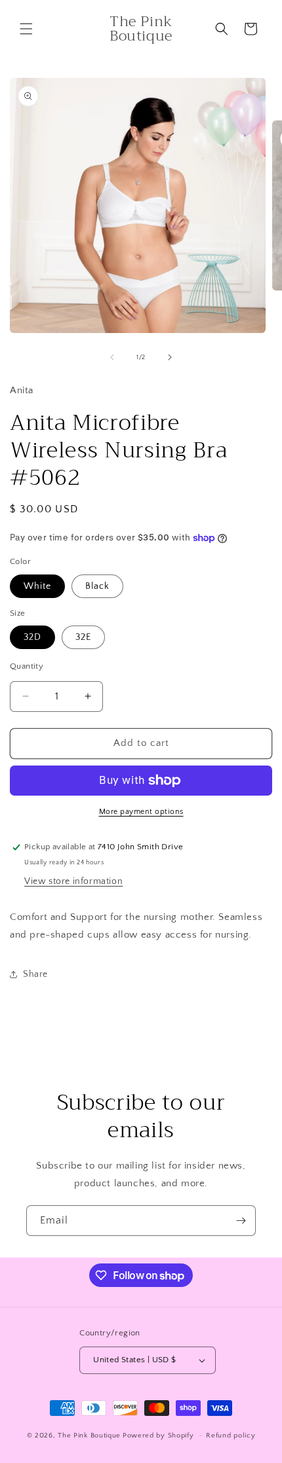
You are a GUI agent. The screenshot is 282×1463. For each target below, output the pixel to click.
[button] (26, 28)
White (37, 586)
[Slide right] (169, 357)
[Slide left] (112, 357)
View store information (73, 881)
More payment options (141, 811)
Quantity (26, 666)
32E (83, 637)
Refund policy (230, 1435)
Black (97, 586)
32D (32, 637)
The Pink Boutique (89, 1435)
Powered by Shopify (158, 1435)
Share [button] (35, 974)
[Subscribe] (240, 1220)
